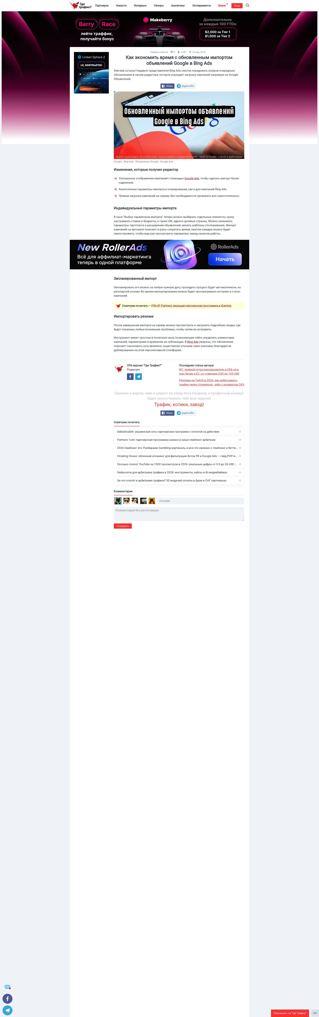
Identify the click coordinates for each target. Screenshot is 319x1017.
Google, (118, 161)
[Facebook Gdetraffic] (130, 376)
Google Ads (166, 161)
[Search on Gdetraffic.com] (247, 6)
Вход (237, 5)
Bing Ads (193, 341)
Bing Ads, (129, 161)
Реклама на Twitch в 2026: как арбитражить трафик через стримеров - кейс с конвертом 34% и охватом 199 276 (211, 383)
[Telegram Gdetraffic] (138, 376)
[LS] (91, 72)
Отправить (123, 526)
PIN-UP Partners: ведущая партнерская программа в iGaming (191, 305)
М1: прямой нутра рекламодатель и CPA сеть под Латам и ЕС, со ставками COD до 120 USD (209, 371)
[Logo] (80, 5)
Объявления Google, (147, 161)
